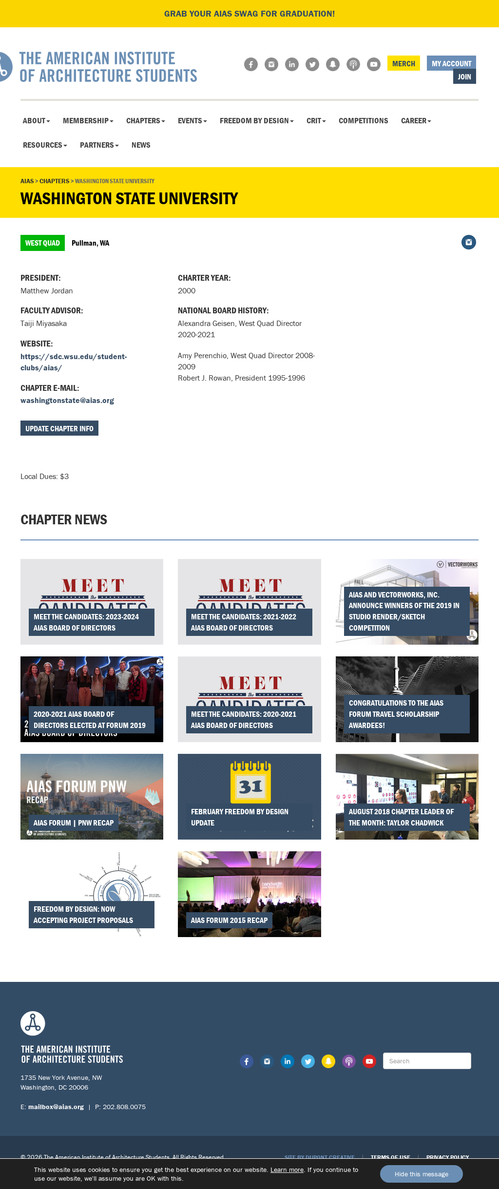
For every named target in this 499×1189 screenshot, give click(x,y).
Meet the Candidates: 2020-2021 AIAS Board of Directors (243, 719)
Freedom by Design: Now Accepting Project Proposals (83, 914)
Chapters (143, 120)
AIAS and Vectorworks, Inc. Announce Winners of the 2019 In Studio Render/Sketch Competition (404, 611)
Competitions (363, 120)
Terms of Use (390, 1157)
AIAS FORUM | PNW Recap (74, 822)
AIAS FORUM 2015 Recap (229, 920)
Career (413, 120)
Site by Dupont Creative (320, 1157)
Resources (42, 144)
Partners (97, 144)
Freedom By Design (254, 120)
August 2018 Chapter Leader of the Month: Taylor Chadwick (401, 816)
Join (464, 76)
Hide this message (421, 1174)
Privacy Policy (447, 1157)
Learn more (287, 1169)
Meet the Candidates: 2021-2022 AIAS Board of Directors (243, 622)
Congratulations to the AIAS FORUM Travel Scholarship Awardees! (396, 714)
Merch (403, 63)
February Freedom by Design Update (239, 816)
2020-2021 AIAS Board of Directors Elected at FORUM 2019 (90, 719)
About (34, 120)
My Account (451, 63)
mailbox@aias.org (56, 1106)
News (141, 144)
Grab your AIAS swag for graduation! (249, 13)
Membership (86, 120)
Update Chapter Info (59, 428)
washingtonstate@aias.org (67, 400)
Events (190, 120)
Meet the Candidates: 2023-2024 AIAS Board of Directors (86, 622)
